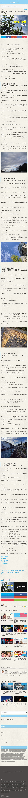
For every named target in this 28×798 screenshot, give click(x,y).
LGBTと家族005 (4, 563)
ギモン (2, 732)
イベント (17, 751)
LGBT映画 (2, 751)
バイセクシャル (8, 756)
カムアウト (17, 753)
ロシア (10, 758)
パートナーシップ (15, 756)
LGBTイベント (23, 750)
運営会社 (2, 795)
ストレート (9, 754)
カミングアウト (13, 580)
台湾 (19, 758)
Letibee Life (14, 2)
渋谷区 (22, 759)
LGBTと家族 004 (4, 561)
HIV (4, 750)
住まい (16, 758)
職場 (4, 761)
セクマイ (13, 754)
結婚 (25, 759)
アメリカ (12, 751)
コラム (2, 580)
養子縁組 (7, 761)
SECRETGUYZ (8, 751)
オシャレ (5, 753)
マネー (2, 758)
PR (1, 729)
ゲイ (21, 753)
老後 (2, 761)
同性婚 (22, 758)
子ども (5, 759)
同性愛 (2, 759)
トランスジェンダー (19, 754)
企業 (13, 758)
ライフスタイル (4, 742)
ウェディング (22, 751)
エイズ (2, 753)
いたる (6, 670)
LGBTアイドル (16, 750)
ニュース (2, 739)
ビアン (20, 756)
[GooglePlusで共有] (14, 37)
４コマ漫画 (12, 761)
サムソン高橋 (3, 754)
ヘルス (23, 756)
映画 (14, 759)
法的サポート (18, 759)
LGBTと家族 (7, 580)
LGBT (7, 750)
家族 (8, 759)
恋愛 (11, 759)
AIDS (2, 750)
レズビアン (6, 758)
